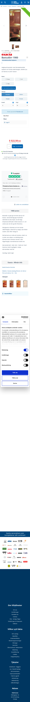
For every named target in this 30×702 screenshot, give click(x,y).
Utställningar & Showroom (15, 621)
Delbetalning (15, 680)
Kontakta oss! (20, 111)
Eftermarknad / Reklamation (15, 647)
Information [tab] (15, 322)
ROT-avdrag (15, 634)
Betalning (15, 650)
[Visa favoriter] (25, 2)
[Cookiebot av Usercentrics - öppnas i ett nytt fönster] (21, 317)
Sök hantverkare (15, 671)
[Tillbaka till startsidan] (15, 2)
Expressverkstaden (15, 673)
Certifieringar (15, 612)
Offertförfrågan (15, 683)
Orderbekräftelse (15, 638)
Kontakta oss (15, 614)
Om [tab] (25, 322)
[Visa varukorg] (28, 2)
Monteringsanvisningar (15, 640)
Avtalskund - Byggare (15, 667)
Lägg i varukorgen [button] (17, 146)
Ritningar (15, 643)
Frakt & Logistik (15, 676)
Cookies (15, 654)
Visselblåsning (15, 652)
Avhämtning (15, 678)
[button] (26, 25)
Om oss (15, 610)
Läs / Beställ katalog (15, 669)
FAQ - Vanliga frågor (15, 619)
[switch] (26, 355)
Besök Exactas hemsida (8, 267)
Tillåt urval (15, 378)
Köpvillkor (15, 636)
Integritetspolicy (15, 656)
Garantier (15, 645)
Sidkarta (15, 623)
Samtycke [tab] (5, 322)
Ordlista (15, 616)
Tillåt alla (15, 372)
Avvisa (15, 383)
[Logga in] (21, 2)
